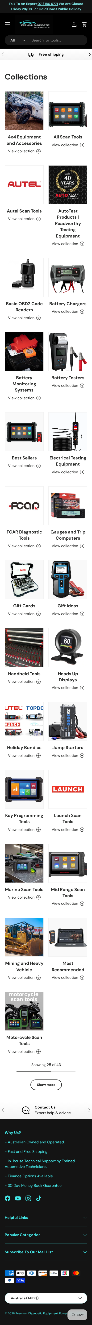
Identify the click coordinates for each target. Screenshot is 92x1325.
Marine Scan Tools (24, 889)
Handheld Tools (24, 674)
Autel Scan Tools (24, 211)
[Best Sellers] (24, 431)
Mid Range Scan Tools (68, 893)
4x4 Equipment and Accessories (24, 140)
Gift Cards (24, 606)
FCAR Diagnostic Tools (24, 535)
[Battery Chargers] (68, 277)
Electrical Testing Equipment (68, 461)
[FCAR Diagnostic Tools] (24, 506)
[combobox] (46, 40)
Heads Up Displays (68, 677)
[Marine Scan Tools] (24, 863)
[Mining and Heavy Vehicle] (24, 937)
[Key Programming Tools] (24, 789)
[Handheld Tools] (24, 647)
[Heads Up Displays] (68, 647)
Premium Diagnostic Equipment (37, 1313)
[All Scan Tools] (68, 111)
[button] (84, 24)
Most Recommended (68, 966)
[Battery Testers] (68, 351)
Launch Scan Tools (68, 818)
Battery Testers (67, 378)
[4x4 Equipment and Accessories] (24, 111)
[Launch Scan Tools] (68, 789)
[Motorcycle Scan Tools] (24, 1011)
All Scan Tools (68, 137)
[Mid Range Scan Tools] (68, 863)
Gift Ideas (68, 606)
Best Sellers (24, 458)
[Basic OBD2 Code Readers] (24, 277)
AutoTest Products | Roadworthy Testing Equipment (68, 223)
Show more (46, 1085)
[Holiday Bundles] (24, 721)
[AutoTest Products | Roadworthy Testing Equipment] (68, 185)
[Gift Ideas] (68, 579)
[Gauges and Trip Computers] (68, 506)
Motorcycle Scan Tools (24, 1040)
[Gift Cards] (24, 579)
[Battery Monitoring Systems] (24, 351)
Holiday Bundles (24, 747)
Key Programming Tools (24, 818)
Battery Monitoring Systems (24, 384)
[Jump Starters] (68, 721)
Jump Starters (67, 747)
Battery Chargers (68, 304)
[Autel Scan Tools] (24, 185)
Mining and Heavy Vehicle (24, 966)
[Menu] (7, 24)
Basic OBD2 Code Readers (24, 307)
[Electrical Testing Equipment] (68, 431)
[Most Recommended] (68, 937)
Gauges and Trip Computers (67, 535)
